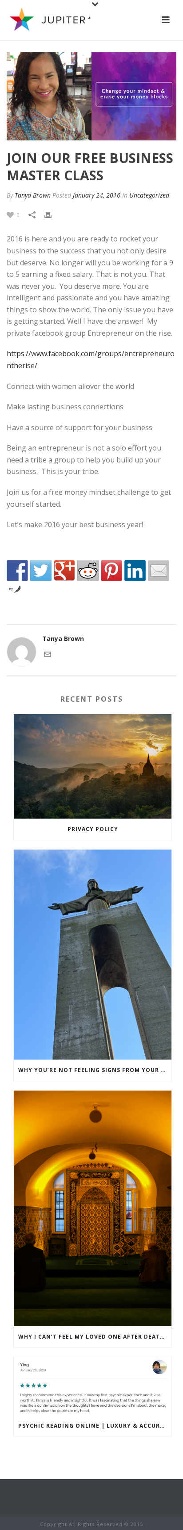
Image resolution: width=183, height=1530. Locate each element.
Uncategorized (149, 195)
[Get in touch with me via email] (47, 653)
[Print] (52, 214)
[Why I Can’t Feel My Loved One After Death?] (92, 1209)
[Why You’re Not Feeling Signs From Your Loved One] (92, 954)
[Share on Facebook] (17, 570)
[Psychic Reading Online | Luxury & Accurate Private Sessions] (92, 1386)
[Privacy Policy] (92, 766)
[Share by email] (158, 570)
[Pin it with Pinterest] (111, 570)
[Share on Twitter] (41, 570)
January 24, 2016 (96, 195)
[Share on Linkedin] (135, 570)
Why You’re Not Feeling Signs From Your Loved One (94, 1070)
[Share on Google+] (64, 570)
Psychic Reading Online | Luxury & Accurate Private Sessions (94, 1425)
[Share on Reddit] (88, 570)
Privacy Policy (93, 829)
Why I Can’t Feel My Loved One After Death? (92, 1336)
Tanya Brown (33, 195)
